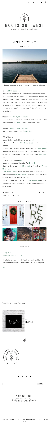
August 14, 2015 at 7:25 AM (12, 255)
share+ (18, 195)
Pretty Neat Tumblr (20, 117)
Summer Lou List (20, 175)
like (9, 195)
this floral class (26, 143)
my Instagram (34, 180)
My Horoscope (14, 91)
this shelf (42, 154)
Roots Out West (11, 419)
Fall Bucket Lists (10, 172)
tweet (4, 195)
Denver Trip (27, 131)
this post (42, 148)
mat (20, 160)
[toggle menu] (3, 2)
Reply (4, 267)
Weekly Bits (10, 192)
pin (13, 195)
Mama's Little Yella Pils (19, 128)
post (32, 140)
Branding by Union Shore (27, 419)
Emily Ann (7, 253)
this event (26, 166)
